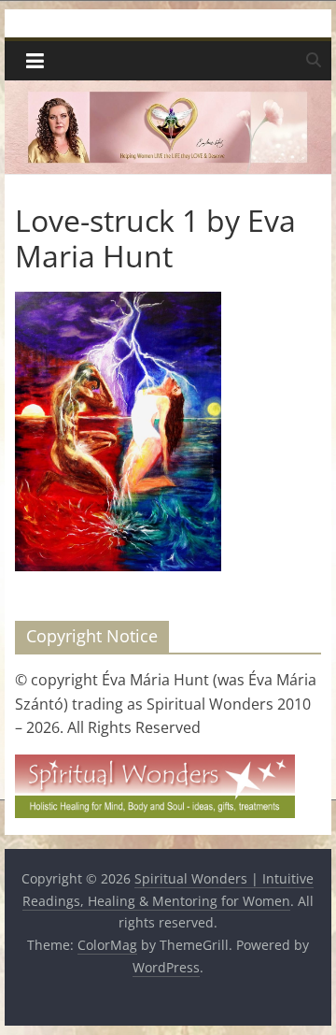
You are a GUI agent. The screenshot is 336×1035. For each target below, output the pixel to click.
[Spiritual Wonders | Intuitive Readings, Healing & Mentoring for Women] (167, 91)
